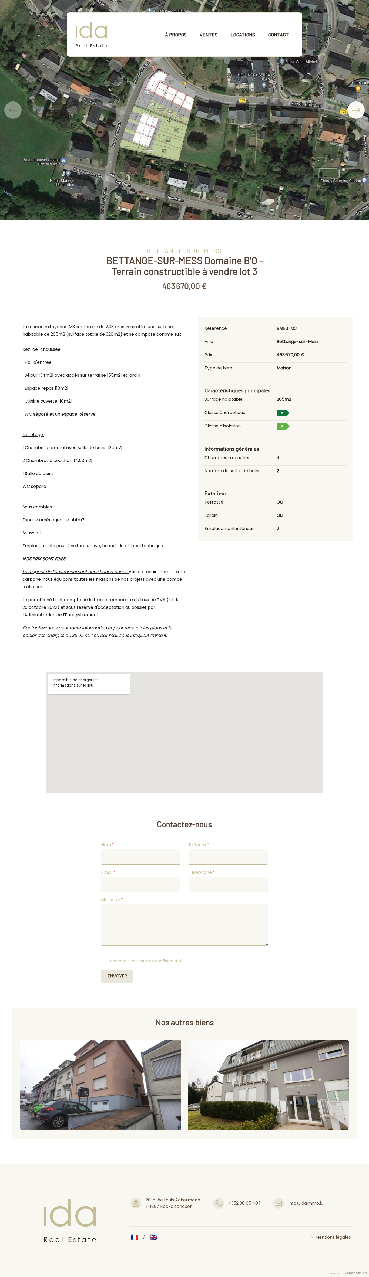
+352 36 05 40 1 (244, 1203)
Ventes (208, 35)
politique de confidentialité (157, 961)
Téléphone (202, 872)
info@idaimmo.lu (306, 1203)
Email (108, 872)
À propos (176, 35)
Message (112, 900)
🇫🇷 (134, 1237)
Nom (107, 845)
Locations (242, 35)
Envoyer (117, 976)
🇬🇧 (153, 1237)
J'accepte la (145, 961)
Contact (278, 35)
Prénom (199, 845)
